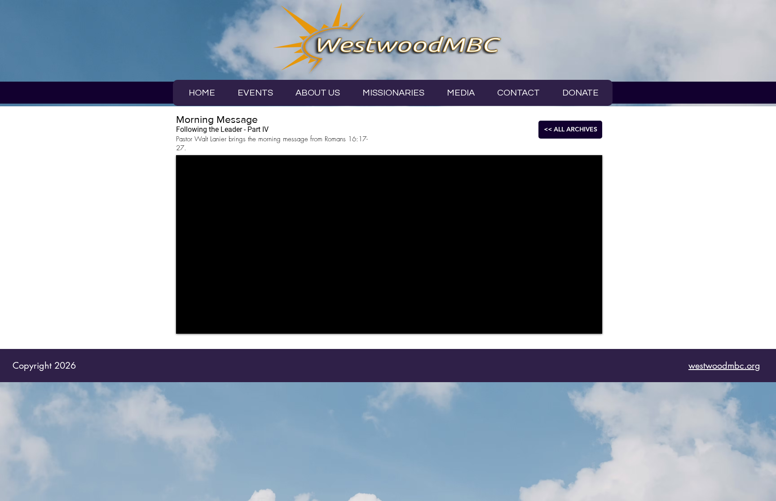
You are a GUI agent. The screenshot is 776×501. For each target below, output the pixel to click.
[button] (461, 93)
